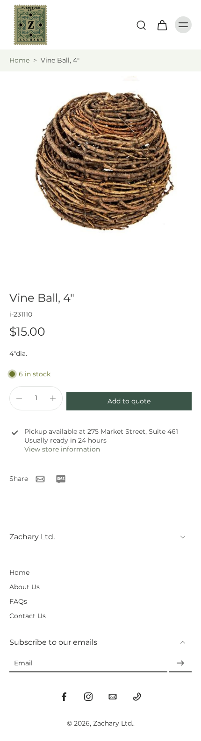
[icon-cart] (161, 24)
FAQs (18, 601)
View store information (62, 449)
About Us (24, 587)
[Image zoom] (100, 171)
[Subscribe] (180, 663)
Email (23, 663)
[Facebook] (64, 696)
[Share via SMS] (60, 479)
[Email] (112, 696)
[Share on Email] (40, 479)
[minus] (19, 398)
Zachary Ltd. (113, 723)
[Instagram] (88, 696)
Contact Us (27, 616)
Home (19, 60)
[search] (141, 24)
